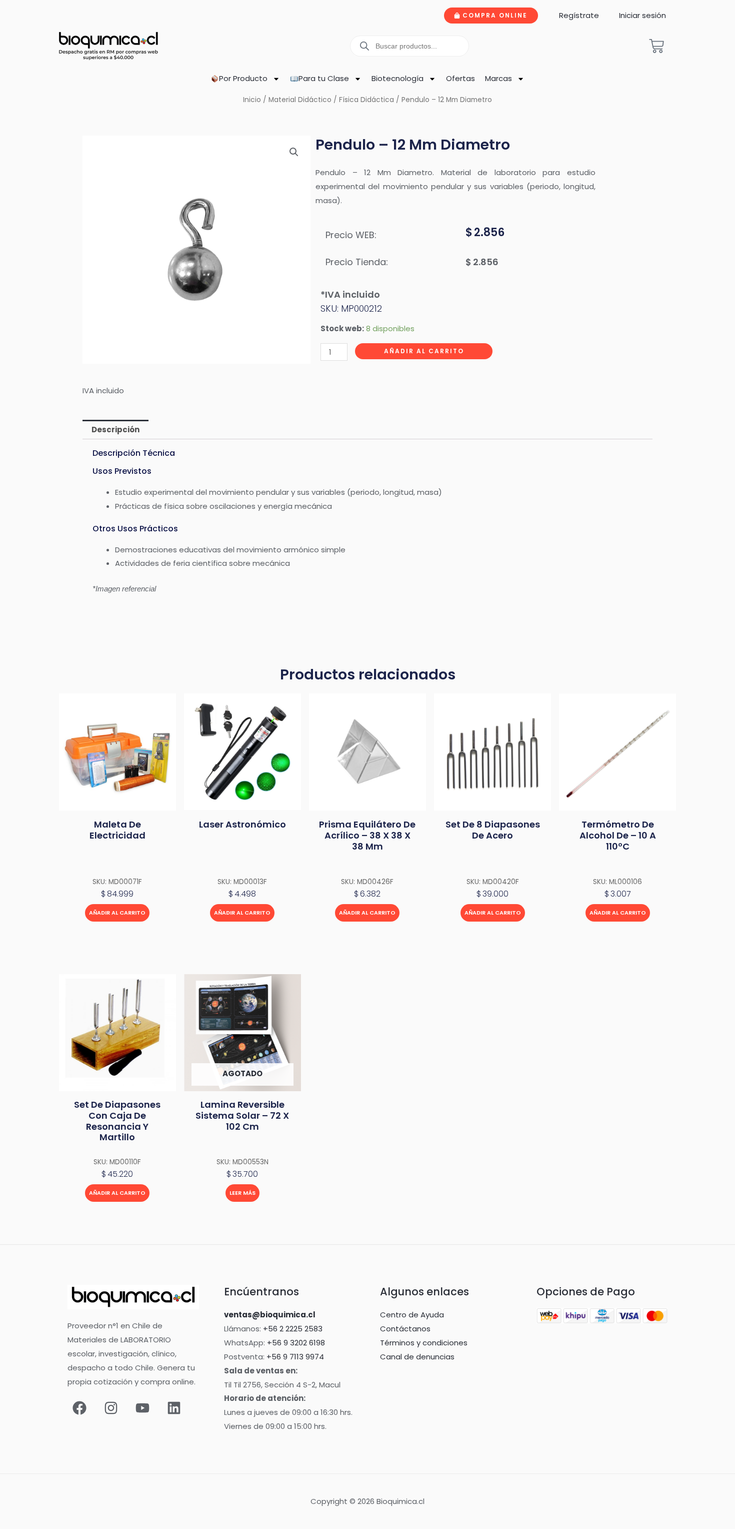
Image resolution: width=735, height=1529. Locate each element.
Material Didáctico (300, 100)
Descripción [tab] (116, 429)
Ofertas (460, 78)
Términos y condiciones (424, 1342)
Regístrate (579, 15)
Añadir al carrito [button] (117, 913)
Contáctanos (405, 1328)
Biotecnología (398, 78)
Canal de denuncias (417, 1356)
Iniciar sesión (642, 15)
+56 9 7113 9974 (295, 1356)
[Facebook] (80, 1408)
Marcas (498, 78)
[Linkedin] (174, 1408)
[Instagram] (111, 1408)
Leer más (243, 1193)
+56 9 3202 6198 (296, 1342)
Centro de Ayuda (412, 1314)
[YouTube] (142, 1408)
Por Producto (243, 78)
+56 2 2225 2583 (292, 1328)
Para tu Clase (323, 78)
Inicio (252, 100)
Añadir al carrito (424, 351)
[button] (294, 152)
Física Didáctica (366, 100)
